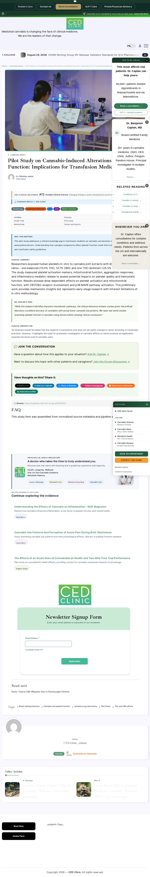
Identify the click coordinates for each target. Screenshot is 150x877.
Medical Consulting (76, 482)
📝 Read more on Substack (121, 386)
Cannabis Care (96, 482)
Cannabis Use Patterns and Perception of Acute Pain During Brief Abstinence (63, 532)
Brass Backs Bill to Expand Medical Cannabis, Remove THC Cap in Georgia (115, 791)
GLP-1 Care (91, 6)
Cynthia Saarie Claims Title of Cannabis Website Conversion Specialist (46, 791)
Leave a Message (36, 482)
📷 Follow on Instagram (92, 386)
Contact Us (45, 6)
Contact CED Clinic (131, 460)
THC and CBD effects (124, 706)
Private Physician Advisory (118, 6)
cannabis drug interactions (85, 706)
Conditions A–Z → (131, 194)
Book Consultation (68, 6)
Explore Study (22, 569)
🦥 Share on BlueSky (67, 386)
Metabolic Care (56, 482)
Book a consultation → (131, 106)
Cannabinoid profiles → (131, 212)
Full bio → (131, 177)
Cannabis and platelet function (57, 706)
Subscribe (74, 661)
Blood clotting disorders (29, 706)
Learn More (21, 543)
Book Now (19, 826)
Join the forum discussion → (111, 361)
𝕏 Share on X (22, 386)
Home (4, 66)
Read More (20, 517)
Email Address (32, 638)
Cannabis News (16, 66)
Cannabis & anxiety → (131, 200)
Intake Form (18, 836)
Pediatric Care (25, 6)
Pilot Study (105, 706)
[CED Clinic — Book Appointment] (75, 1)
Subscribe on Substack (85, 753)
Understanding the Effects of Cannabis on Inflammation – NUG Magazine (60, 506)
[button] (131, 46)
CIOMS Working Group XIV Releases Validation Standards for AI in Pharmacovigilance (55, 54)
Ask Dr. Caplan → (98, 354)
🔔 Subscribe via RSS (26, 392)
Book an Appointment (131, 454)
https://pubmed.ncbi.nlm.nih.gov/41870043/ (45, 403)
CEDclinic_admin (26, 176)
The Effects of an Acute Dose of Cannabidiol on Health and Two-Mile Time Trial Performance (72, 558)
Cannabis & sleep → (131, 206)
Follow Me (59, 754)
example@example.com (34, 650)
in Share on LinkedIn (43, 386)
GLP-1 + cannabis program (131, 112)
